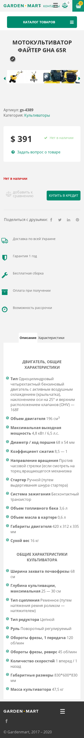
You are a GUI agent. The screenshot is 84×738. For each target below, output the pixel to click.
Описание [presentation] (28, 337)
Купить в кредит (63, 195)
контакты (51, 5)
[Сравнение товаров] (65, 5)
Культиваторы (37, 115)
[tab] (28, 338)
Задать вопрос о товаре (38, 152)
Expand (13, 59)
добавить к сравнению (23, 194)
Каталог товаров (39, 22)
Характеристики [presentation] (51, 337)
